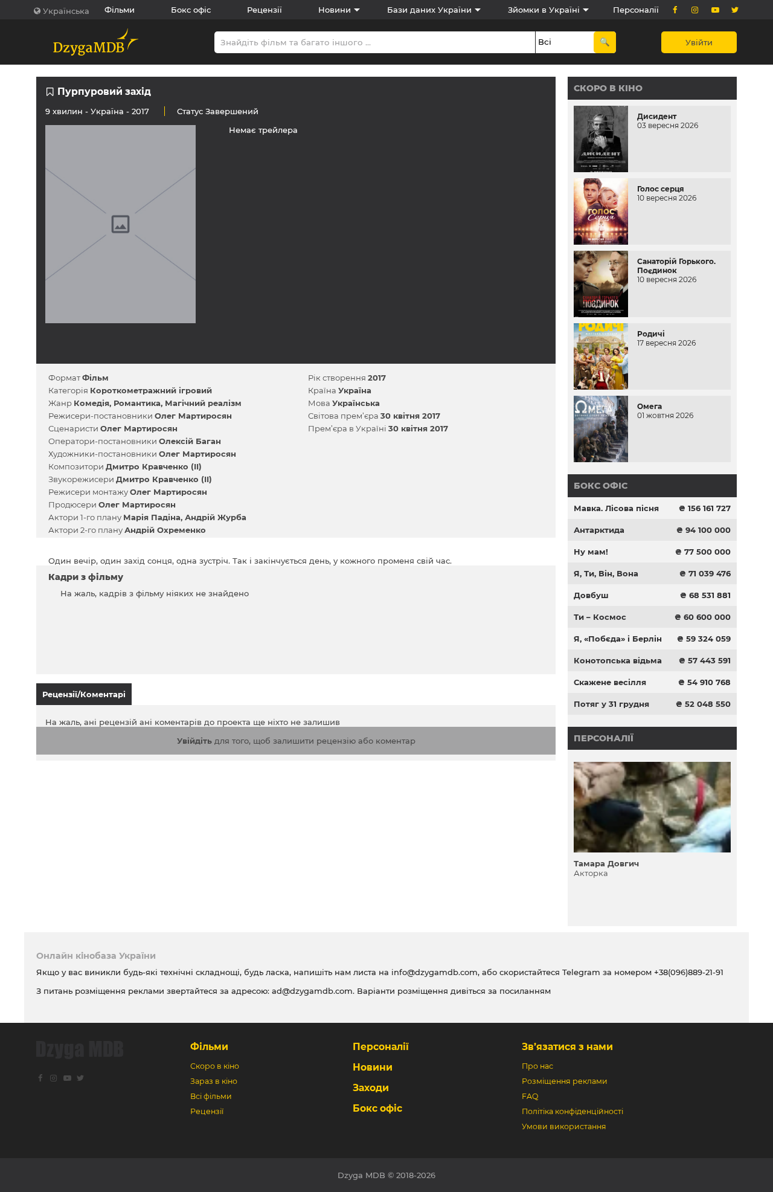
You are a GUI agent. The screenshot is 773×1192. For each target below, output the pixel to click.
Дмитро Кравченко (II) (154, 466)
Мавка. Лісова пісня (616, 508)
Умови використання (564, 1126)
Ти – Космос (600, 617)
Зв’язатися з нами (567, 1046)
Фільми (119, 9)
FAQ (530, 1096)
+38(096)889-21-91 (688, 972)
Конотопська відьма (618, 660)
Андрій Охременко (165, 530)
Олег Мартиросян (193, 415)
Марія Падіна (152, 517)
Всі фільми (211, 1096)
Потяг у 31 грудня (611, 704)
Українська (66, 11)
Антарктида (599, 530)
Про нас (537, 1066)
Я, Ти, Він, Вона (606, 573)
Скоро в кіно (608, 88)
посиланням (525, 991)
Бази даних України (429, 9)
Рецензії (264, 9)
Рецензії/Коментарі (84, 694)
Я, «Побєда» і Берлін (618, 638)
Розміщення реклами (565, 1081)
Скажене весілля (610, 682)
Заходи (371, 1088)
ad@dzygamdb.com (312, 991)
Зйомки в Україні (544, 9)
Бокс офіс (191, 9)
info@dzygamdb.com (433, 972)
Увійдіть (194, 741)
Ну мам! (591, 551)
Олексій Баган (190, 441)
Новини (334, 9)
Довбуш (591, 595)
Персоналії (636, 9)
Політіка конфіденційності (572, 1111)
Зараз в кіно (213, 1081)
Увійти (699, 42)
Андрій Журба (215, 517)
